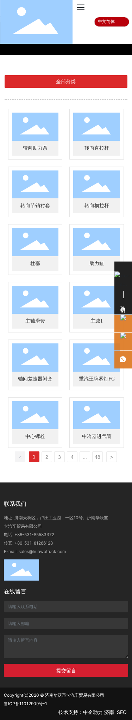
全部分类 (66, 81)
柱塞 (35, 263)
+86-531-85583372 (34, 534)
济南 (109, 712)
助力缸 (96, 263)
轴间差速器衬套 (35, 379)
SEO (122, 712)
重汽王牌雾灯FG (97, 379)
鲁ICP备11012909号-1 (25, 703)
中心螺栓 (35, 436)
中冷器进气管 (97, 436)
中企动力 (93, 712)
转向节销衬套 (35, 205)
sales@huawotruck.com (42, 551)
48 (97, 457)
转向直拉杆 (96, 148)
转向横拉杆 (96, 205)
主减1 (96, 321)
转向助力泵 (35, 148)
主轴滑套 (35, 321)
